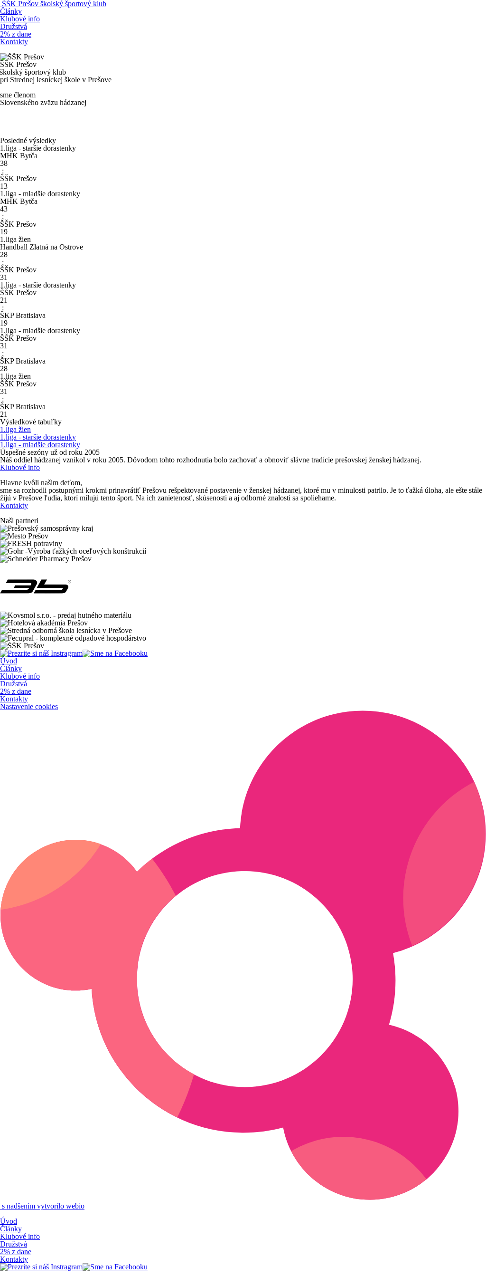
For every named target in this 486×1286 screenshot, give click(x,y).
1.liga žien (15, 429)
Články (11, 11)
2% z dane (15, 34)
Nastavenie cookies (29, 706)
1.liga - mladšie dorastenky (40, 445)
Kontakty (14, 42)
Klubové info (20, 19)
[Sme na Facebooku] (115, 653)
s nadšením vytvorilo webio (42, 1206)
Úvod (8, 661)
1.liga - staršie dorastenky (38, 437)
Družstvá (13, 26)
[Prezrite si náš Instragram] (41, 653)
